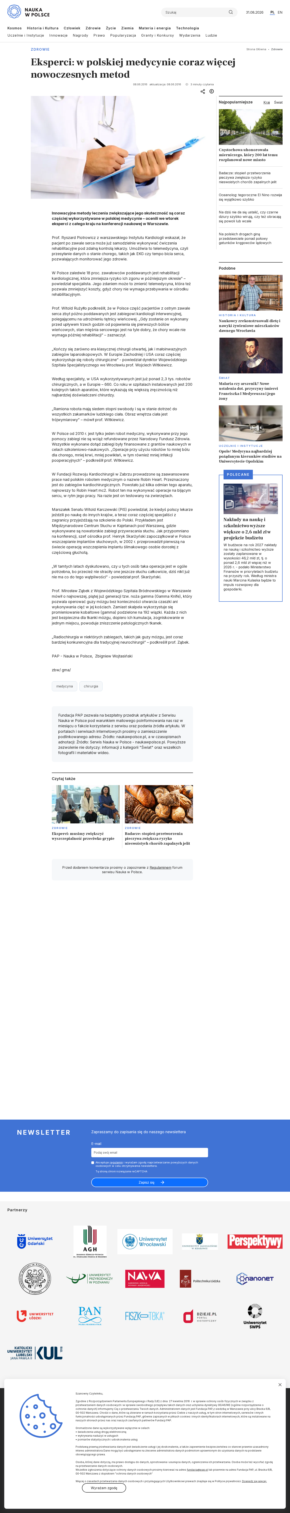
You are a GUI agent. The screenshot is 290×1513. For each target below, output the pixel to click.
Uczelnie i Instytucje (25, 35)
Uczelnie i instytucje (241, 445)
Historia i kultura (237, 315)
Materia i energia (155, 28)
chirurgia (91, 686)
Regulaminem (160, 867)
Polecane (238, 474)
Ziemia (127, 28)
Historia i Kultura (43, 28)
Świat (224, 378)
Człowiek (72, 28)
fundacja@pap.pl (197, 1469)
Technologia (187, 28)
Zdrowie (93, 28)
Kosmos (14, 28)
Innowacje (58, 35)
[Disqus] (122, 944)
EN (280, 12)
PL (272, 12)
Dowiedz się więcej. (254, 1481)
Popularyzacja (123, 35)
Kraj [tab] (266, 102)
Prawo (99, 35)
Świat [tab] (278, 102)
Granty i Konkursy (157, 35)
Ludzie (211, 35)
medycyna (64, 686)
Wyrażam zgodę (104, 1488)
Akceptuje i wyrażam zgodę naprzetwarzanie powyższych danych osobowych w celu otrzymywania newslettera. (147, 1164)
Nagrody (80, 35)
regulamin (116, 1162)
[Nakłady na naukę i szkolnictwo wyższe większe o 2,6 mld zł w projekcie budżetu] (250, 538)
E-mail (96, 1144)
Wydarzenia (189, 35)
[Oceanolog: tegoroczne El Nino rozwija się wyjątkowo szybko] (251, 197)
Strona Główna (256, 49)
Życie (111, 28)
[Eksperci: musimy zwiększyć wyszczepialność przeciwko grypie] (86, 816)
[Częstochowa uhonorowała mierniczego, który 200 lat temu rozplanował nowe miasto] (251, 136)
